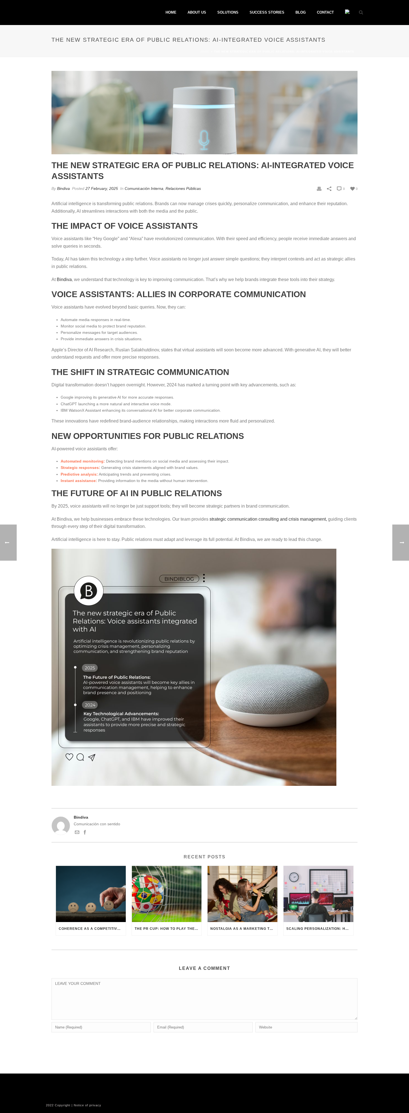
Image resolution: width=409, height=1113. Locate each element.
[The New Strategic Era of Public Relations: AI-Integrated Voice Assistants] (204, 112)
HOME (171, 12)
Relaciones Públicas (183, 188)
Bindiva (63, 188)
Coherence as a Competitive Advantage (92, 929)
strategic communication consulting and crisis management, (268, 519)
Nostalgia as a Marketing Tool (243, 929)
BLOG (300, 12)
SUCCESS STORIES (267, 12)
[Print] (319, 188)
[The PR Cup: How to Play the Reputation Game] (167, 894)
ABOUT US (197, 12)
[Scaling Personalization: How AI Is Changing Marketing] (318, 894)
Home (205, 51)
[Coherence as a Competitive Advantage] (91, 894)
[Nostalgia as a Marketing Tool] (242, 894)
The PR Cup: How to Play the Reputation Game (168, 929)
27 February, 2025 (101, 188)
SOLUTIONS (227, 12)
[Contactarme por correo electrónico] (77, 833)
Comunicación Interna (144, 188)
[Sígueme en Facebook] (85, 833)
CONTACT (325, 12)
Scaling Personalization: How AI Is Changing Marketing (319, 929)
